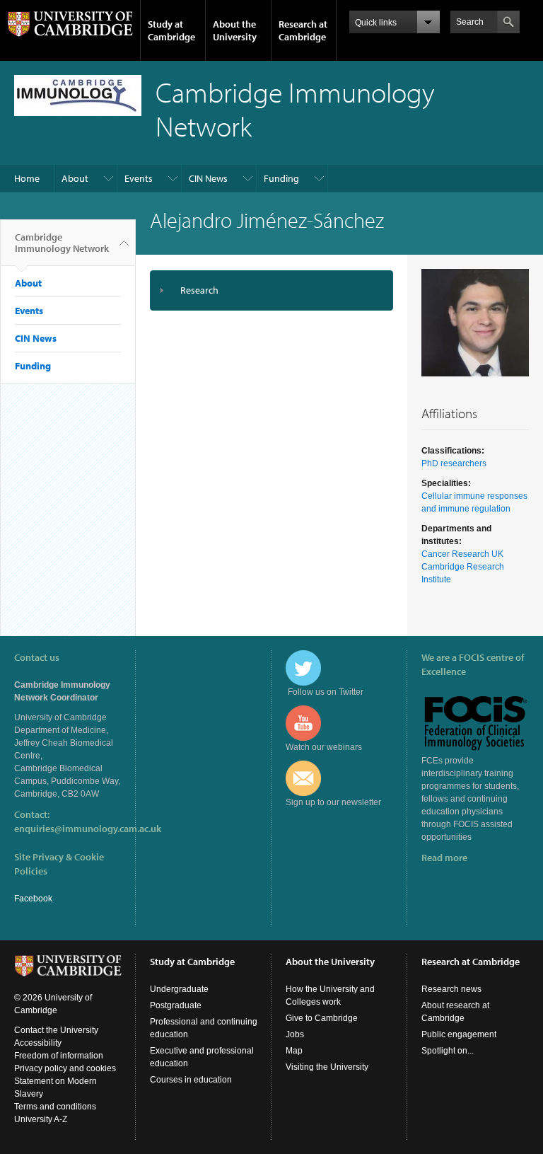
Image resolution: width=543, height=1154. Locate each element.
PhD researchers (453, 463)
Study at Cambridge (171, 30)
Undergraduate (179, 989)
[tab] (271, 290)
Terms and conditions (55, 1107)
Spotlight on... (447, 1051)
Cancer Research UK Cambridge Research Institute (462, 566)
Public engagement (458, 1034)
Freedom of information (58, 1056)
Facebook (33, 899)
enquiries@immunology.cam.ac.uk (87, 828)
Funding (281, 178)
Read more (444, 857)
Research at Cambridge (303, 30)
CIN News (208, 178)
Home (27, 178)
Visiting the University (327, 1067)
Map (294, 1051)
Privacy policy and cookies (65, 1068)
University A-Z (40, 1119)
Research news (451, 989)
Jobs (295, 1034)
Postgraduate (176, 1005)
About (75, 178)
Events (138, 178)
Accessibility (38, 1043)
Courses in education (191, 1080)
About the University (235, 30)
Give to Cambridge (322, 1018)
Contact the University (56, 1030)
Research (199, 290)
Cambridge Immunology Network (62, 243)
